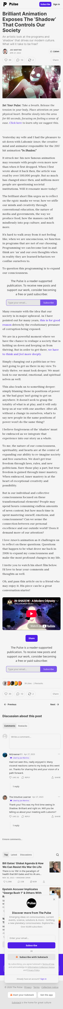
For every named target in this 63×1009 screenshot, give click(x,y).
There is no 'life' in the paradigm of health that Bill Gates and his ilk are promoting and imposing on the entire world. (22, 872)
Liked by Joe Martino (21, 758)
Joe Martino (16, 50)
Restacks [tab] (22, 725)
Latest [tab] (14, 854)
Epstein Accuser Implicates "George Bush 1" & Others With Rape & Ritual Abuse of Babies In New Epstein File (23, 893)
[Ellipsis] (59, 754)
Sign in (56, 4)
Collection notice (49, 987)
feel (21, 354)
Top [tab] (6, 854)
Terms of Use (48, 964)
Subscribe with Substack (34, 956)
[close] (54, 899)
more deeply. (32, 354)
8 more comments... (12, 839)
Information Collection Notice (41, 967)
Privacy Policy (33, 970)
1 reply (16, 786)
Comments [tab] (9, 725)
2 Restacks (38, 683)
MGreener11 (16, 754)
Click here (15, 123)
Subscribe (45, 4)
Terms (36, 987)
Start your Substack (23, 994)
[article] (31, 872)
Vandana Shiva (23, 878)
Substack (16, 1002)
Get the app (46, 994)
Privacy (27, 987)
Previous (12, 704)
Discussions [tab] (26, 854)
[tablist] (15, 726)
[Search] (57, 855)
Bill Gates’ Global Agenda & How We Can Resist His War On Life (22, 865)
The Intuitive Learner (20, 796)
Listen (56, 51)
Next (52, 704)
